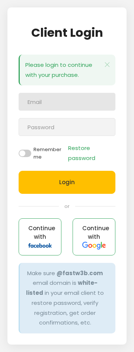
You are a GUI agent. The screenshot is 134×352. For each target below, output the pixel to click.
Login (67, 182)
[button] (107, 64)
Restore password (81, 153)
